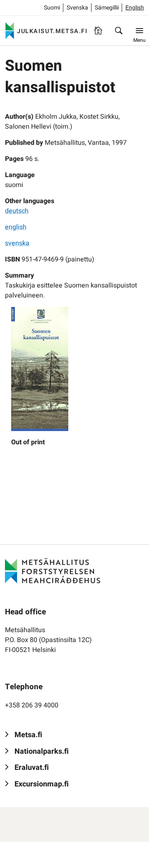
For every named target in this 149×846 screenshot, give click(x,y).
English (134, 7)
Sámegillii (107, 7)
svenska (17, 243)
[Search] (118, 31)
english (15, 227)
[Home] (98, 31)
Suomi (52, 7)
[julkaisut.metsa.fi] (52, 570)
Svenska (77, 7)
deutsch (17, 211)
